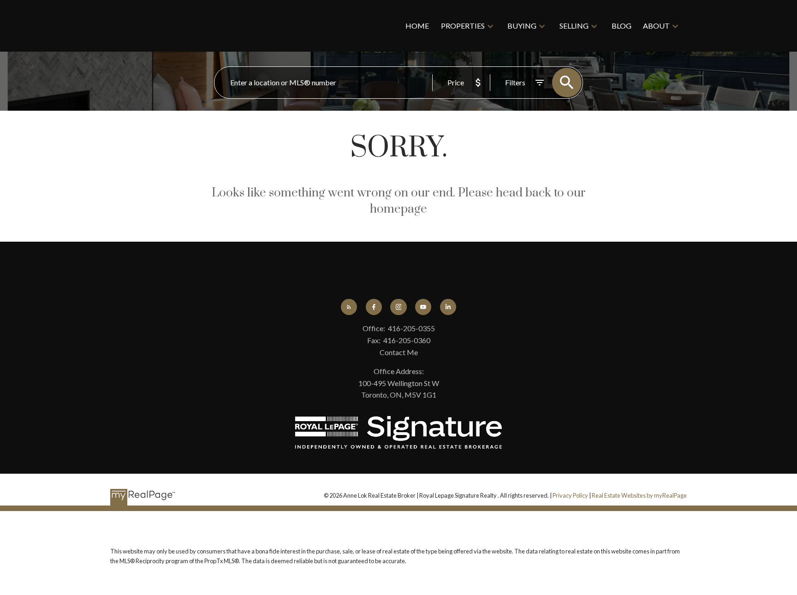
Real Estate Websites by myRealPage (639, 495)
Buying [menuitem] (521, 25)
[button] (349, 307)
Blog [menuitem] (621, 25)
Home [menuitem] (417, 25)
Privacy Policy (570, 495)
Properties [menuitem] (463, 25)
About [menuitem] (656, 25)
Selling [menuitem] (574, 25)
